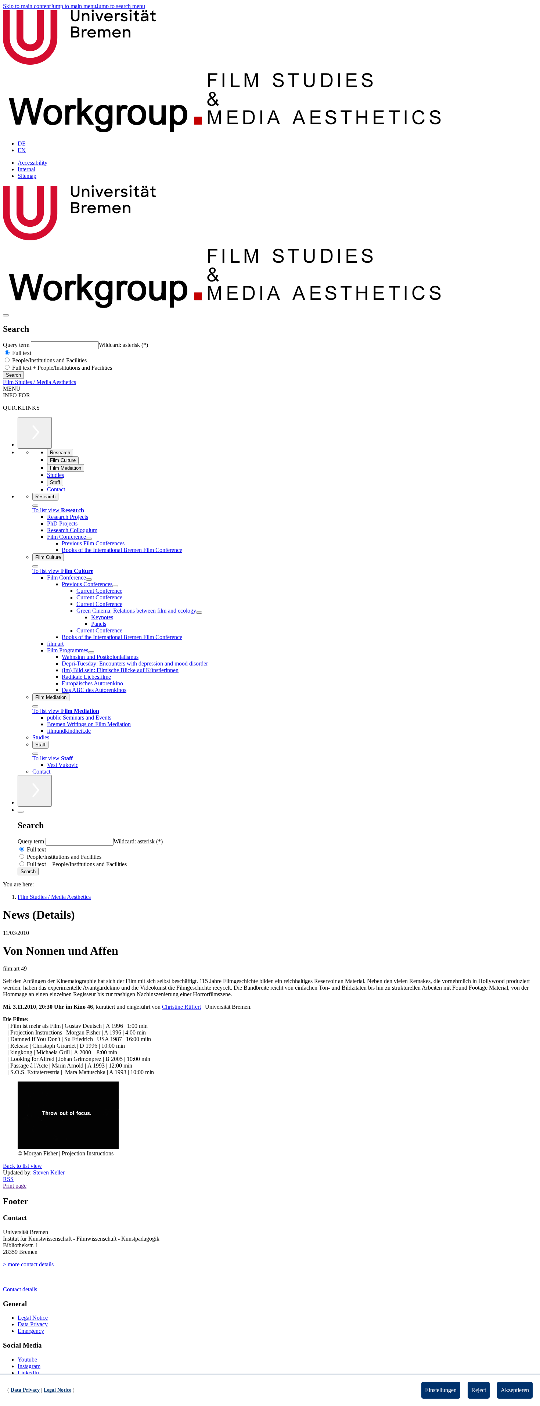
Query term (17, 345)
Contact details (20, 1289)
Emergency (31, 1331)
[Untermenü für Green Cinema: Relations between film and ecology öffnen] (199, 612)
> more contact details (28, 1264)
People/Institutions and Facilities (49, 360)
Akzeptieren (515, 1390)
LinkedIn (28, 1373)
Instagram (29, 1366)
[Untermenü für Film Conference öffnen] (89, 539)
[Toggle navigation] (6, 315)
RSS (8, 1179)
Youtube (27, 1359)
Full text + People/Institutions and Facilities (61, 368)
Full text (21, 353)
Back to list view (22, 1166)
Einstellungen (441, 1390)
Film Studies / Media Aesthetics (39, 382)
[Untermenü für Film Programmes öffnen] (91, 652)
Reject (478, 1390)
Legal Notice (33, 1317)
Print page (14, 1186)
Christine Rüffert (181, 1007)
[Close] (35, 506)
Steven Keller (49, 1172)
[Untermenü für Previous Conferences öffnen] (115, 586)
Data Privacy (33, 1324)
